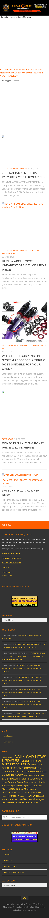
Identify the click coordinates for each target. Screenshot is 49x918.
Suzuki (20, 799)
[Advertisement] (24, 43)
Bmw (10, 778)
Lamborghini (23, 786)
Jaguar (12, 786)
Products (21, 796)
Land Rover (33, 786)
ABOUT (7, 855)
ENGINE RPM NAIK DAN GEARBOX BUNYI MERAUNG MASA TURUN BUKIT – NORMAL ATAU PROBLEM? (21, 73)
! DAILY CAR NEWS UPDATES (14, 169)
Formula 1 (33, 782)
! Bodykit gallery (7, 757)
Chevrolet (37, 778)
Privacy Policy (7, 575)
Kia (17, 785)
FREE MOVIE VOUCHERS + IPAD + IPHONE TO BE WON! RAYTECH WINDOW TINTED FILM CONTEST (22, 668)
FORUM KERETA (10, 866)
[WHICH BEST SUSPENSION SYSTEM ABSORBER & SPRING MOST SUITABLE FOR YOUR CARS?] (24, 320)
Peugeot (5, 796)
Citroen (4, 782)
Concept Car (35, 480)
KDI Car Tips (6, 572)
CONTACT (8, 861)
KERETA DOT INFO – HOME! (14, 872)
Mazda (5, 789)
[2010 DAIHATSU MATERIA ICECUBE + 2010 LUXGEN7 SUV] (24, 150)
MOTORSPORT (10, 792)
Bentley (4, 779)
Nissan (5, 483)
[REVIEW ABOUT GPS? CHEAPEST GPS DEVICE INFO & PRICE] (24, 224)
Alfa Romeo (43, 772)
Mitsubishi (31, 789)
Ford (26, 782)
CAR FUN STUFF (20, 779)
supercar (12, 799)
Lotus (40, 786)
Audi (4, 775)
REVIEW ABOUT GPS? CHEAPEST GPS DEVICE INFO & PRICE (24, 265)
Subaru (5, 799)
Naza (20, 792)
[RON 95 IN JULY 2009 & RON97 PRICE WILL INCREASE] (24, 413)
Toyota (27, 799)
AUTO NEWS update (11, 345)
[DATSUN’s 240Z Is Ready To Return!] (24, 474)
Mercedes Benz (17, 789)
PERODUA (35, 792)
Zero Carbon (8, 742)
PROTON (31, 795)
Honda (41, 782)
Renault (40, 796)
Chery (30, 779)
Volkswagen (37, 799)
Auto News (7, 439)
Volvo (4, 803)
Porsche (13, 796)
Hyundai (6, 785)
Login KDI (5, 567)
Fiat (21, 782)
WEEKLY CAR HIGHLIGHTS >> (22, 802)
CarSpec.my (8, 736)
